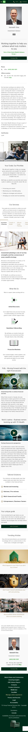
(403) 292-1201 (12, 69)
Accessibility (14, 702)
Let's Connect (14, 526)
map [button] (10, 77)
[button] (14, 381)
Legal (14, 700)
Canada (14, 713)
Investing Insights (14, 680)
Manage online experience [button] (14, 694)
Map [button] (20, 664)
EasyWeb (14, 692)
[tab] (4, 224)
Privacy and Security (14, 697)
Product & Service (14, 687)
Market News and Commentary (14, 677)
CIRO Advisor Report (14, 682)
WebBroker (14, 689)
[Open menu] (3, 2)
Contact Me (14, 58)
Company (14, 685)
